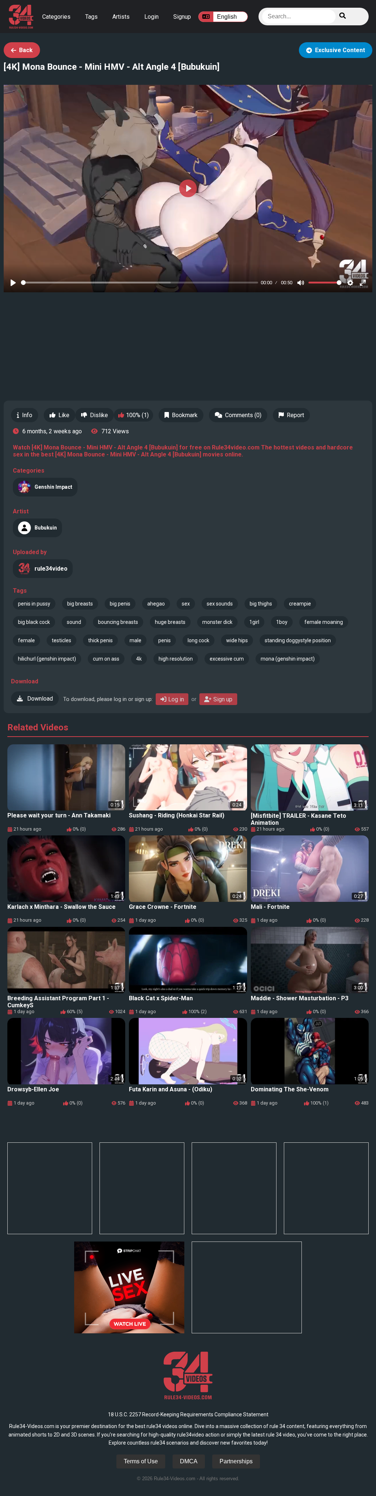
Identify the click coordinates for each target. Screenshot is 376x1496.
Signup (182, 16)
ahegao (156, 604)
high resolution (176, 659)
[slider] (139, 282)
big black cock (34, 622)
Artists (121, 16)
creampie (300, 604)
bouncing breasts (118, 622)
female (26, 640)
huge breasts (170, 622)
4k (139, 659)
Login (151, 16)
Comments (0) (243, 415)
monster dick (217, 622)
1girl (254, 622)
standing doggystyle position (298, 640)
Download (39, 698)
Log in (176, 699)
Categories (56, 16)
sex (186, 604)
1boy (282, 622)
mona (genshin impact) (288, 659)
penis (164, 640)
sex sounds (220, 604)
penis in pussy (34, 604)
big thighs (261, 604)
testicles (61, 640)
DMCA (189, 1461)
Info (27, 415)
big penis (120, 604)
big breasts (80, 604)
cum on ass (106, 659)
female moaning (323, 622)
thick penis (100, 640)
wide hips (237, 640)
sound (74, 622)
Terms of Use (141, 1461)
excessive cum (227, 659)
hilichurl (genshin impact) (47, 659)
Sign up (222, 699)
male (135, 640)
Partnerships (236, 1461)
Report (295, 415)
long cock (198, 640)
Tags (91, 16)
